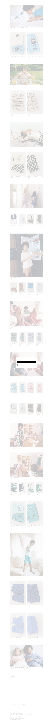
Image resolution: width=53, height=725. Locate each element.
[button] (26, 362)
